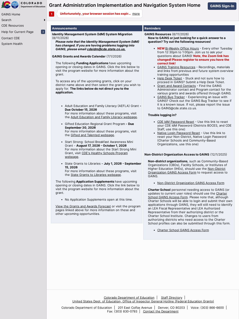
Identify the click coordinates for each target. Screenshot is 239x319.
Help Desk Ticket (169, 78)
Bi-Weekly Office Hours (182, 48)
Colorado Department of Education (129, 297)
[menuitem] (23, 14)
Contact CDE (10, 38)
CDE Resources (12, 25)
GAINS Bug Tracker (171, 97)
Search (6, 20)
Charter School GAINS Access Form (187, 195)
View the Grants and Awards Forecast (83, 206)
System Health (12, 44)
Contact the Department (161, 311)
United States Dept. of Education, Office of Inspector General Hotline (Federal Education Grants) (143, 301)
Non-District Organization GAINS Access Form (186, 170)
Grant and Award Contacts (176, 86)
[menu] (23, 28)
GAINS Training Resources (176, 67)
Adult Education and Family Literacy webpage (104, 117)
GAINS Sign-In (222, 6)
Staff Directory (171, 297)
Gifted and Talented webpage (92, 135)
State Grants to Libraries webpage (96, 175)
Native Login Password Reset (178, 133)
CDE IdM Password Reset (175, 122)
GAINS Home (10, 14)
